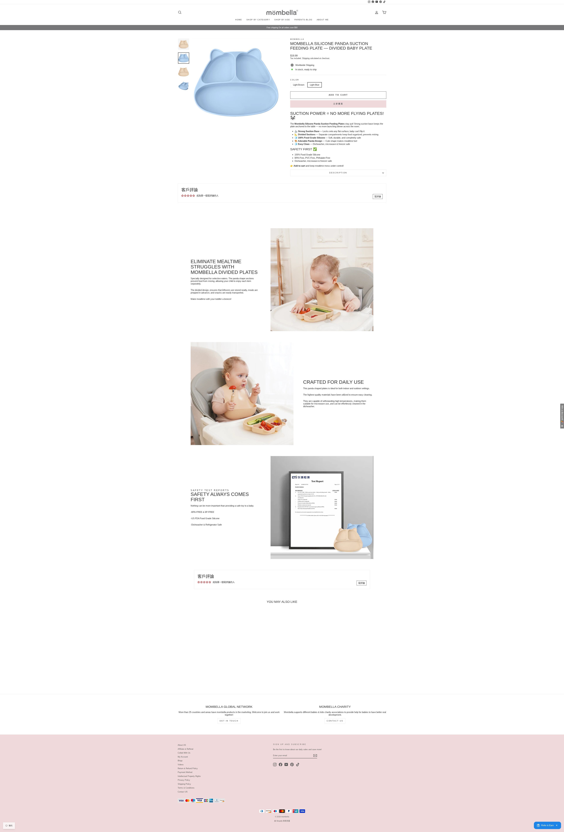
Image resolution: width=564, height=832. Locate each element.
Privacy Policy (184, 780)
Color (294, 80)
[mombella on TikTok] (297, 764)
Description (338, 173)
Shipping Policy (184, 784)
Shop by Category (258, 20)
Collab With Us (184, 753)
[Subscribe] (315, 755)
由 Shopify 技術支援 (282, 821)
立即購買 (338, 104)
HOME (238, 20)
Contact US (183, 792)
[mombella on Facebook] (280, 764)
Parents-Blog (303, 20)
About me (323, 20)
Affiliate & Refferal (185, 749)
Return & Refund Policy (188, 768)
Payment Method (185, 772)
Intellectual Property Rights (189, 776)
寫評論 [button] (377, 196)
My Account (183, 757)
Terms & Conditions (186, 788)
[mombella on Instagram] (275, 764)
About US (182, 745)
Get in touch (229, 721)
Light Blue (314, 85)
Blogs (180, 761)
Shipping (305, 58)
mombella (297, 39)
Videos (181, 764)
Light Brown (298, 85)
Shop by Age (282, 20)
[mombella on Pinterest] (292, 764)
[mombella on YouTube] (286, 764)
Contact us (335, 721)
